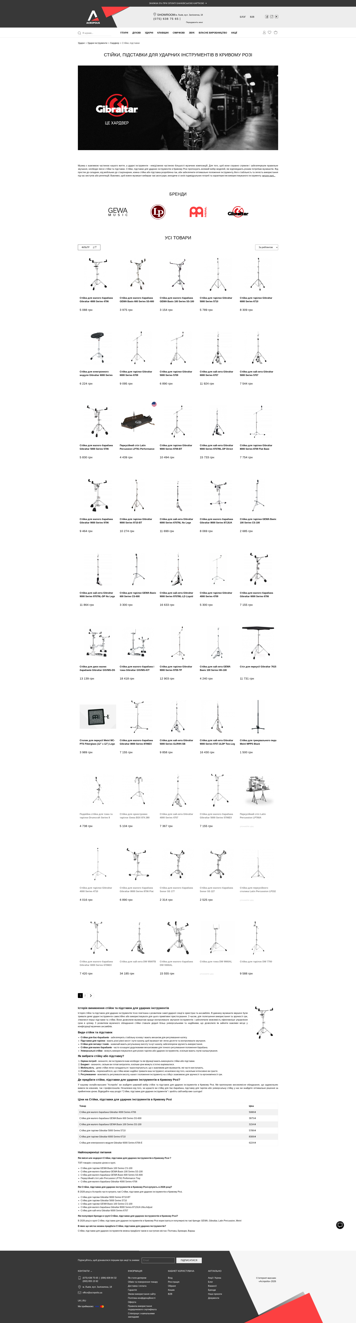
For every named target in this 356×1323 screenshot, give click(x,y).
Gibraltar (213, 1220)
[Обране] (269, 32)
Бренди (212, 1290)
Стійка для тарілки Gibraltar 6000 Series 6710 (102, 1136)
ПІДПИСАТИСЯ (189, 1260)
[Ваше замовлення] (264, 32)
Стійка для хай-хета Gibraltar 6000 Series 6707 (104, 1210)
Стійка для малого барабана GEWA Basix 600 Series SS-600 (110, 1118)
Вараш (191, 1231)
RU (84, 1300)
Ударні (81, 43)
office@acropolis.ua (92, 1292)
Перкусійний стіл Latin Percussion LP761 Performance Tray (110, 1178)
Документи (213, 1298)
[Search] (79, 33)
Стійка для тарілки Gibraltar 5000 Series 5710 (102, 1130)
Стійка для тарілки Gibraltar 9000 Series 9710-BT (105, 1197)
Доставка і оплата (137, 1286)
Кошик (171, 1290)
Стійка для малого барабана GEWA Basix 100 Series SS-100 (110, 1124)
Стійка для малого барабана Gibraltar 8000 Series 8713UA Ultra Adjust (116, 1207)
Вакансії (212, 1286)
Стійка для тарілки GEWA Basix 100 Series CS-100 (106, 1168)
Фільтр (86, 247)
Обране (172, 1286)
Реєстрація (173, 1282)
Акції (210, 1278)
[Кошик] (275, 32)
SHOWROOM (166, 14)
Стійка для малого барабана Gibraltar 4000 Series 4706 (107, 1112)
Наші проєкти (215, 1294)
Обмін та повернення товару (143, 1282)
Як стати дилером (137, 1278)
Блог (243, 17)
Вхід (170, 1278)
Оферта (132, 1302)
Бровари (182, 1231)
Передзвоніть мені (194, 22)
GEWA (204, 1220)
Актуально (214, 1271)
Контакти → (85, 1271)
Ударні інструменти (97, 43)
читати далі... (268, 175)
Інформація (135, 1271)
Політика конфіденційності (141, 1298)
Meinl (238, 1220)
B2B (252, 17)
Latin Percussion (226, 1220)
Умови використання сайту (142, 1294)
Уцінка (218, 1278)
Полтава (172, 1231)
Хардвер (114, 43)
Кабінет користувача (181, 1271)
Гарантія (132, 1290)
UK (79, 1300)
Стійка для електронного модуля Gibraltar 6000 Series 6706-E (110, 1143)
